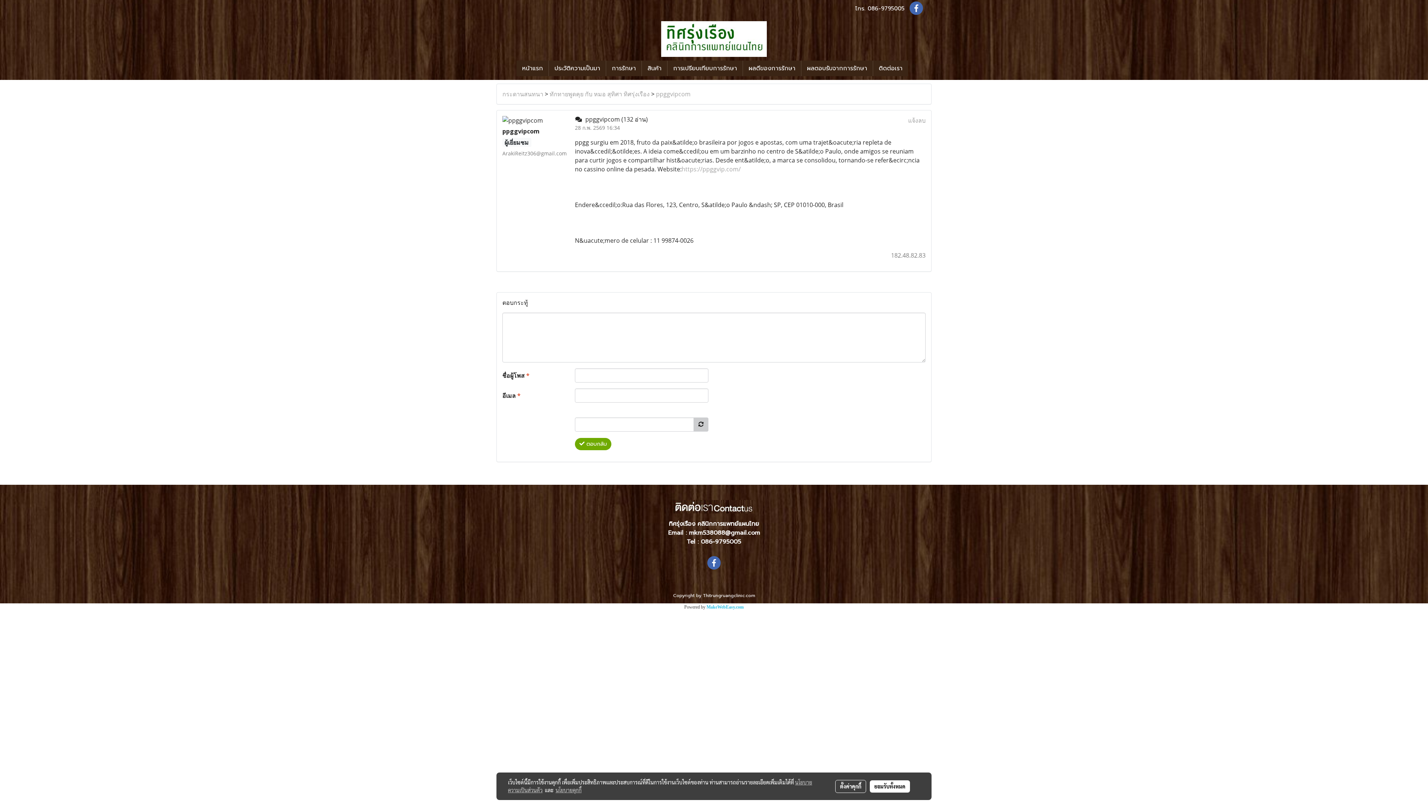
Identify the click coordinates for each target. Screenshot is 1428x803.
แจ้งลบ (917, 120)
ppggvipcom (673, 94)
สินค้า (654, 68)
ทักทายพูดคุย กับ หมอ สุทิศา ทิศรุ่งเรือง (600, 94)
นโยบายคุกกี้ (569, 790)
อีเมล (511, 395)
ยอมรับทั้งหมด (890, 786)
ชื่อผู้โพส (516, 375)
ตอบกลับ (596, 444)
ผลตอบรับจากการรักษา (837, 68)
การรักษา (624, 68)
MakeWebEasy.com (725, 607)
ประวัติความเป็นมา (577, 68)
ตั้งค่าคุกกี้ (850, 786)
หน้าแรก (532, 68)
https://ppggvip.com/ (711, 169)
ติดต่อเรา (891, 68)
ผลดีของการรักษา (772, 68)
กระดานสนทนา (522, 94)
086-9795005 (886, 8)
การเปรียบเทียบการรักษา (705, 68)
